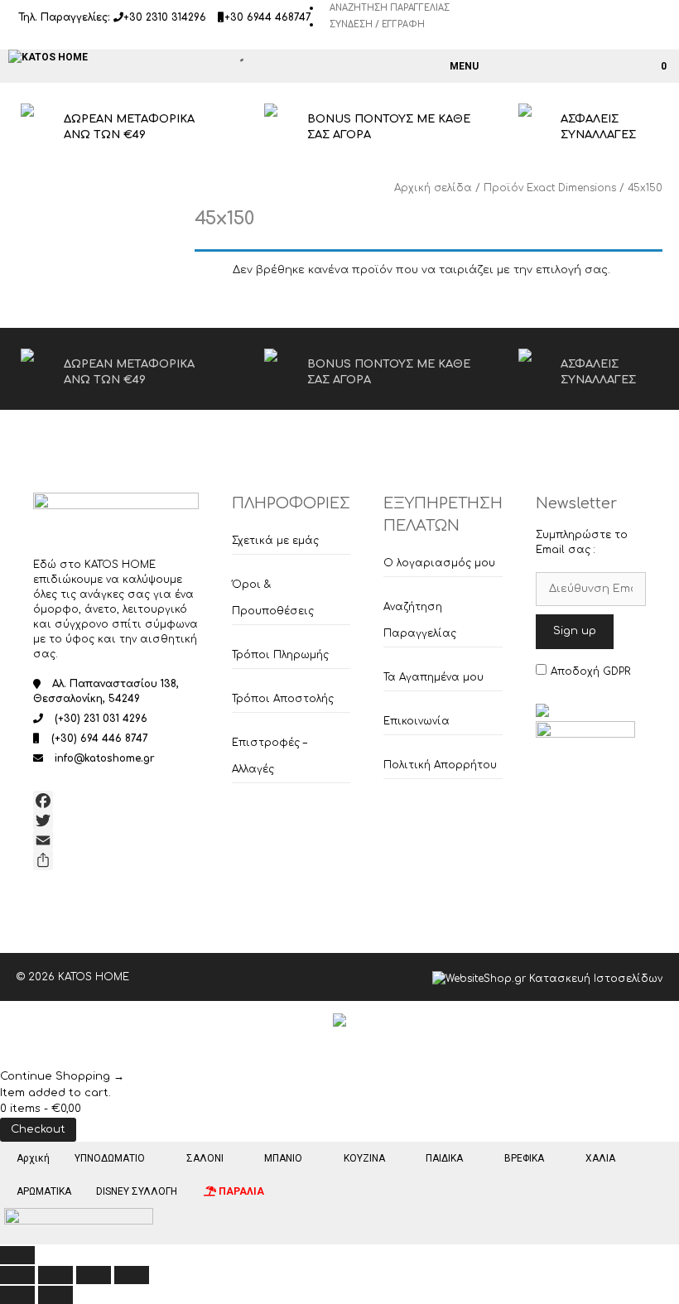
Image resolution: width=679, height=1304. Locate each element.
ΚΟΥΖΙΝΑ (364, 1158)
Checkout (38, 1129)
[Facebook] (116, 801)
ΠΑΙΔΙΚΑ (444, 1158)
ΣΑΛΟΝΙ (205, 1158)
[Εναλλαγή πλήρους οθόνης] (55, 1275)
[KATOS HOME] (48, 57)
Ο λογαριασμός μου (439, 563)
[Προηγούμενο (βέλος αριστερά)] (17, 1295)
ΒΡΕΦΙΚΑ (524, 1158)
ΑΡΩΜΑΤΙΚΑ (44, 1191)
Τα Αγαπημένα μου (433, 677)
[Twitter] (116, 820)
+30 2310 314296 (164, 17)
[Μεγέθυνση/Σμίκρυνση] (17, 1275)
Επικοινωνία (416, 721)
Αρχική (33, 1158)
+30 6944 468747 (267, 17)
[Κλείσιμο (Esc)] (131, 1275)
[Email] (116, 840)
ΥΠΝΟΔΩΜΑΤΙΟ (110, 1158)
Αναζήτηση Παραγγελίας (390, 7)
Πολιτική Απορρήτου (440, 765)
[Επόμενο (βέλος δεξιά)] (55, 1295)
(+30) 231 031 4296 (101, 718)
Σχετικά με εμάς (275, 540)
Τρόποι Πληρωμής (280, 655)
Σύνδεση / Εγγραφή (377, 24)
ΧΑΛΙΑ (600, 1158)
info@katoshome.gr (105, 758)
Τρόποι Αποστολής (283, 699)
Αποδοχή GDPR (590, 671)
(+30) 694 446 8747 (99, 738)
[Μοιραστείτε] (116, 860)
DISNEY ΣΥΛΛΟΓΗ (136, 1191)
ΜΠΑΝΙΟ (283, 1158)
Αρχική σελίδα (433, 188)
